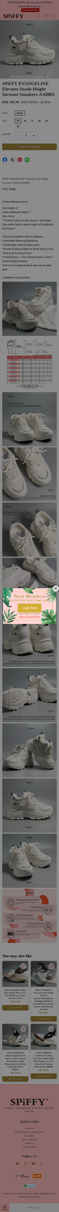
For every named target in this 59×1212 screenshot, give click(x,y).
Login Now (30, 608)
